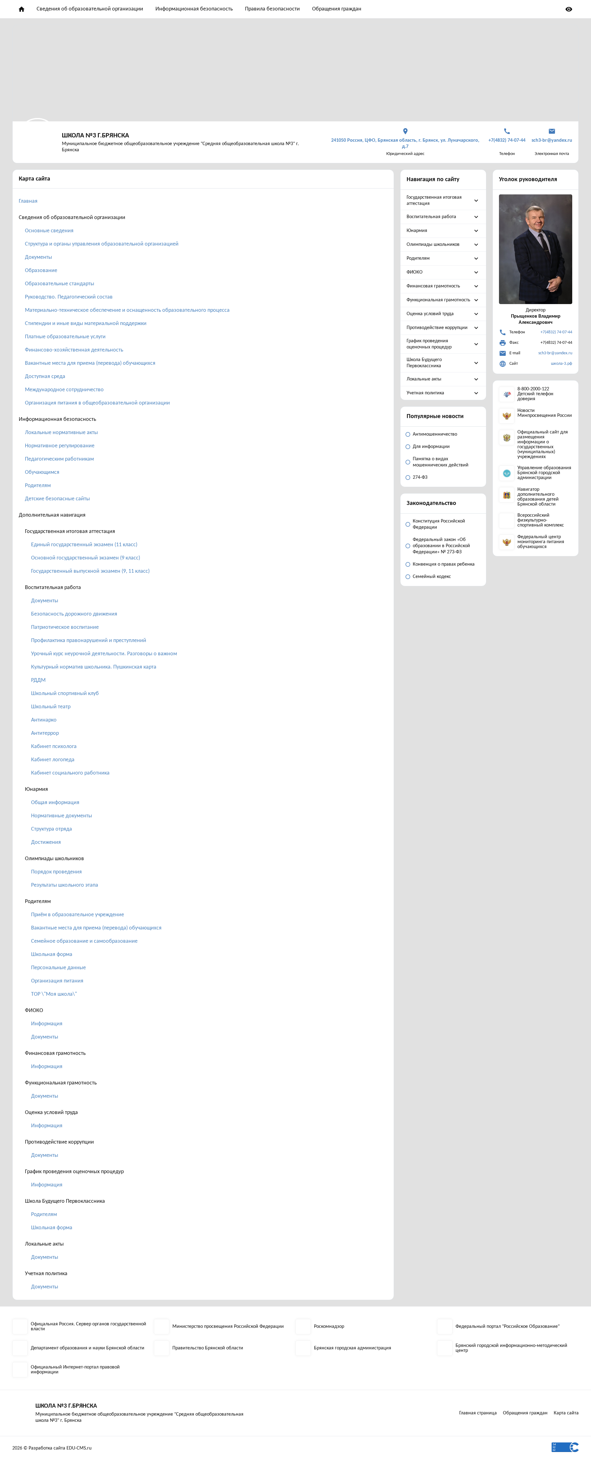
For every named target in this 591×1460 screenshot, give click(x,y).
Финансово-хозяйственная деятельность (74, 350)
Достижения (46, 842)
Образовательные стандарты (59, 284)
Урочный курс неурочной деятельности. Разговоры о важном (104, 654)
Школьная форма (51, 955)
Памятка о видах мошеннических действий (440, 462)
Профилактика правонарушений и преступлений (88, 641)
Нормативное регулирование (59, 446)
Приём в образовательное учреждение (77, 915)
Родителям (38, 486)
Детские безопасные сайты (57, 499)
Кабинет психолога (54, 747)
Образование (41, 271)
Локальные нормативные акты (61, 433)
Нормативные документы (61, 816)
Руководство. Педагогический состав (69, 297)
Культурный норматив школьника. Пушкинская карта (93, 667)
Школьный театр (50, 707)
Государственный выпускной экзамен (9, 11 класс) (90, 571)
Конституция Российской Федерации (439, 524)
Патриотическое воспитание (65, 627)
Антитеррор (45, 733)
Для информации (431, 446)
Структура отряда (51, 829)
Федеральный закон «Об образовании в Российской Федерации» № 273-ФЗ (441, 546)
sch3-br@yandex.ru (555, 353)
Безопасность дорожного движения (74, 614)
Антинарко (44, 720)
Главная (28, 201)
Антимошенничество (435, 434)
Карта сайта (566, 1413)
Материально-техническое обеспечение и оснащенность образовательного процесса (127, 310)
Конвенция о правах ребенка (444, 564)
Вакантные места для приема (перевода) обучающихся (90, 363)
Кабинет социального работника (70, 773)
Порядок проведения (56, 872)
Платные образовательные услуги (65, 337)
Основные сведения (49, 231)
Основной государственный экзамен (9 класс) (85, 558)
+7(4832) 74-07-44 (556, 332)
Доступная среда (45, 377)
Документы (38, 257)
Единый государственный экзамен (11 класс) (84, 545)
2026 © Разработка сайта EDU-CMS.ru (51, 1448)
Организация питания (57, 981)
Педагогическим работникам (59, 459)
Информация (46, 1024)
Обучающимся (42, 472)
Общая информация (55, 803)
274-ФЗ (420, 477)
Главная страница (478, 1413)
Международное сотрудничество (64, 390)
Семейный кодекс (432, 576)
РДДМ (38, 680)
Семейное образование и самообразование (84, 941)
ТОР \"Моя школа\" (54, 994)
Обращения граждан (336, 9)
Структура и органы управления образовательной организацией (102, 244)
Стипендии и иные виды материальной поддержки (86, 324)
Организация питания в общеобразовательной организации (97, 403)
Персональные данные (58, 968)
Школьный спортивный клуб (65, 694)
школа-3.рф (561, 363)
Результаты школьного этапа (64, 885)
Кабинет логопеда (52, 760)
